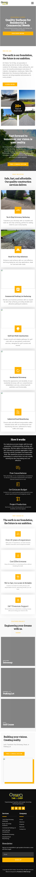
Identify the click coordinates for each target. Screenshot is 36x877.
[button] (32, 3)
